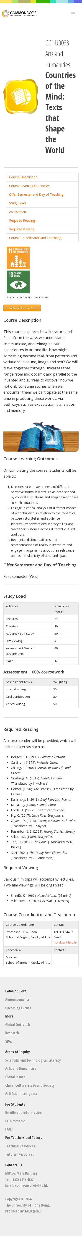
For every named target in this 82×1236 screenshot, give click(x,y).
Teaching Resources (20, 1146)
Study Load (17, 203)
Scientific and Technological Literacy (33, 1060)
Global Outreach (17, 1024)
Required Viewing (21, 229)
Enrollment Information (23, 1112)
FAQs (9, 1129)
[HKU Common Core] (18, 13)
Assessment (18, 212)
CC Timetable (15, 1120)
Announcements (17, 999)
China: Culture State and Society (30, 1085)
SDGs (9, 1041)
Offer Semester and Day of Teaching (36, 194)
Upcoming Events (18, 1007)
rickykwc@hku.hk (65, 942)
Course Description (23, 177)
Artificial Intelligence (21, 1093)
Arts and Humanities (20, 1068)
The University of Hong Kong (27, 1205)
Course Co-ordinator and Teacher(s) (35, 238)
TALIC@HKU (33, 1211)
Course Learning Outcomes (29, 186)
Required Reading (22, 220)
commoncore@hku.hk (31, 1185)
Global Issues (15, 1076)
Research (12, 1032)
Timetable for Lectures (22, 308)
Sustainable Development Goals (27, 297)
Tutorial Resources (19, 1154)
